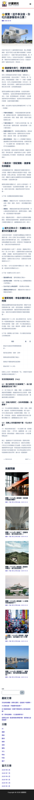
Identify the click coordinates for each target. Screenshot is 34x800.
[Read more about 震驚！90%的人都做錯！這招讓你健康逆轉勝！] (17, 484)
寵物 (3, 748)
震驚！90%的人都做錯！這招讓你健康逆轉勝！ (16, 499)
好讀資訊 (13, 3)
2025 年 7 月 (6, 773)
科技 (3, 758)
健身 (3, 735)
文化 (3, 751)
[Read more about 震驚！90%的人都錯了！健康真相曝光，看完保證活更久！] (17, 518)
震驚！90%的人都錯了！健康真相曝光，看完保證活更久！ (16, 533)
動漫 (3, 738)
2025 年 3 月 (6, 786)
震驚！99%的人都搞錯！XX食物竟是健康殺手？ (16, 602)
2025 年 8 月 (6, 770)
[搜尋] (22, 692)
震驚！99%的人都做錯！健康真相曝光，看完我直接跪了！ (16, 567)
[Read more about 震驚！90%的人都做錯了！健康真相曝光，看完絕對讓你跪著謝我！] (17, 657)
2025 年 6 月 (6, 776)
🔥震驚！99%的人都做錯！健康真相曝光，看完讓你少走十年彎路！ (16, 637)
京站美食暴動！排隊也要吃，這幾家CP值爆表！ (17, 702)
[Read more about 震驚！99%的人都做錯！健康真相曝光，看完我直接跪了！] (17, 552)
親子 (3, 761)
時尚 (3, 755)
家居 (3, 745)
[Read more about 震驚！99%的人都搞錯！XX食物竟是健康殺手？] (17, 587)
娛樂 (3, 742)
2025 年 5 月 (6, 780)
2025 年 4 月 (6, 783)
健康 (3, 20)
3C (3, 729)
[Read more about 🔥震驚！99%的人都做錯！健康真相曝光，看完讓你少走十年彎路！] (17, 621)
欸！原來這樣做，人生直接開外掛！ (13, 714)
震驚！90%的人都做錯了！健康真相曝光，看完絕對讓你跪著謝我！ (16, 673)
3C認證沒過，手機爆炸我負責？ (12, 706)
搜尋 (3, 689)
